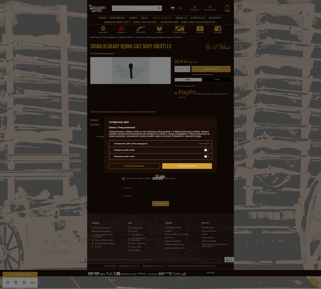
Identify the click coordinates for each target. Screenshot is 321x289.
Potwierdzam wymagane (134, 166)
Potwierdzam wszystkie (187, 166)
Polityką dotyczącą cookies (186, 131)
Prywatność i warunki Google (186, 136)
